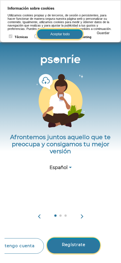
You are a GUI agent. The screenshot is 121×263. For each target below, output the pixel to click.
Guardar (103, 33)
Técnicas (21, 37)
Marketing (84, 37)
